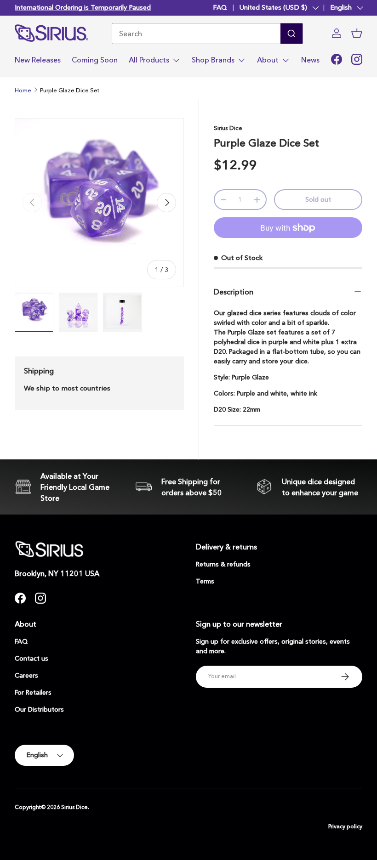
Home (23, 90)
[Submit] (291, 33)
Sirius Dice (228, 127)
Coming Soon (95, 59)
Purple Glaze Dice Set (69, 90)
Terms (205, 581)
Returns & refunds (223, 564)
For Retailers (33, 692)
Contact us (31, 658)
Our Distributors (39, 709)
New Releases (38, 59)
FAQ (220, 7)
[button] (357, 33)
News (310, 59)
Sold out (318, 199)
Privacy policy (345, 826)
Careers (26, 675)
